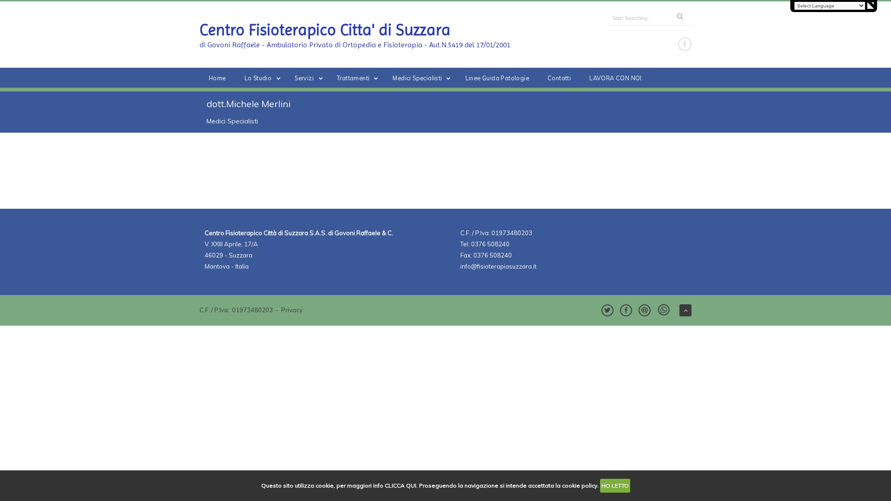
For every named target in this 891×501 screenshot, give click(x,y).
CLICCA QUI (400, 485)
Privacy (292, 310)
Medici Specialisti (417, 78)
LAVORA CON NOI (615, 78)
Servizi (304, 78)
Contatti (559, 78)
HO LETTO (615, 485)
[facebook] (684, 44)
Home (217, 78)
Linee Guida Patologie (497, 78)
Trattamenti (353, 78)
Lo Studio (258, 78)
